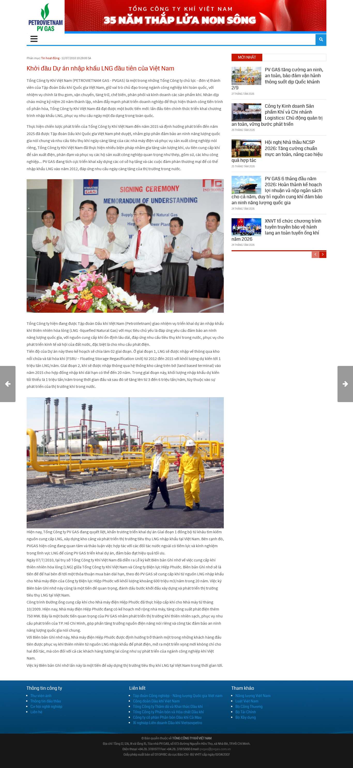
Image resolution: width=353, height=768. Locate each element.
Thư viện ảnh (40, 695)
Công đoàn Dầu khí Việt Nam (156, 701)
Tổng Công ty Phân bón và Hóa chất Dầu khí (168, 712)
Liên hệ (36, 712)
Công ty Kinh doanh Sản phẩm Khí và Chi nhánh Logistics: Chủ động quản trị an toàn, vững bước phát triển (277, 115)
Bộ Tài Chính (245, 712)
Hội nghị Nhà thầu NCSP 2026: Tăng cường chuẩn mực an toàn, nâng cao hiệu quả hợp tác (277, 151)
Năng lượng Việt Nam (253, 695)
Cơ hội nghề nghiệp (46, 706)
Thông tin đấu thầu (45, 701)
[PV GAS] (46, 17)
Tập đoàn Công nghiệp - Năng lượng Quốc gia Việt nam (177, 695)
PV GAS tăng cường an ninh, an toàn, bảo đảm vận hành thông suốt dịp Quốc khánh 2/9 (277, 78)
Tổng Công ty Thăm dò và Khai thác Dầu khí (168, 706)
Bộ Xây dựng (245, 717)
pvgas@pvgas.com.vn (215, 749)
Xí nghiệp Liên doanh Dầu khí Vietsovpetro (167, 722)
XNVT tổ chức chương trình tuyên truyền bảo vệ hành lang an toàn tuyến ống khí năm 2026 (276, 230)
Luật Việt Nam (246, 701)
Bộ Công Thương (249, 706)
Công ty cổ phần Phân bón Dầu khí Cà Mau (167, 717)
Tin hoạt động (50, 58)
